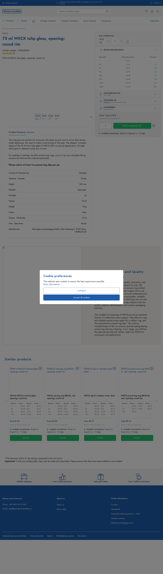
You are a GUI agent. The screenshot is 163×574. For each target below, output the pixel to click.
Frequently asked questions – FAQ (125, 514)
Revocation (82, 536)
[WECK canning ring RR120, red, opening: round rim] (63, 379)
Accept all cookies (81, 297)
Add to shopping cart (132, 125)
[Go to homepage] (11, 10)
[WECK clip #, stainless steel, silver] (100, 379)
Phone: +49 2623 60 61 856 (14, 504)
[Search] (107, 11)
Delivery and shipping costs (122, 523)
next (156, 401)
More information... (52, 284)
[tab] (17, 133)
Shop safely (61, 509)
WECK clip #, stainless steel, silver (99, 395)
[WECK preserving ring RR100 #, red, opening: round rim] (137, 379)
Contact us (157, 3)
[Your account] (152, 11)
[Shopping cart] (158, 11)
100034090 (107, 102)
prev (6, 401)
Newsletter (115, 509)
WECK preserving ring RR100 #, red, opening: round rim (135, 396)
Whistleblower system (65, 536)
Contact (114, 504)
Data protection (36, 536)
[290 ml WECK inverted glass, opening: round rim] (26, 379)
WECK (5, 33)
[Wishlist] (146, 11)
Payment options (118, 518)
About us (60, 504)
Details (26, 438)
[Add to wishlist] (153, 126)
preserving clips (63, 155)
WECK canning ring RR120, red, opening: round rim (61, 396)
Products (10, 20)
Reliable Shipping (11, 3)
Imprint (50, 536)
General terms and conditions (14, 536)
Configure (81, 290)
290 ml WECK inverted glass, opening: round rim (23, 396)
